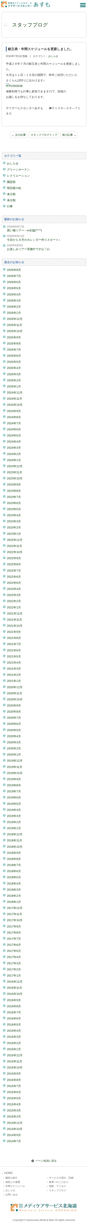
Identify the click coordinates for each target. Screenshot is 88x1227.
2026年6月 (14, 282)
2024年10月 (15, 404)
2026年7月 (14, 276)
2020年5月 (14, 730)
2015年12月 (15, 1055)
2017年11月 (14, 914)
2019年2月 (14, 822)
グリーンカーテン (18, 169)
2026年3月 (14, 300)
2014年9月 (14, 1135)
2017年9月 (14, 926)
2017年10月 (15, 920)
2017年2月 (14, 969)
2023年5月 (14, 509)
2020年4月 (14, 736)
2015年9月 (14, 1073)
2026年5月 (14, 288)
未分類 (11, 194)
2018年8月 (14, 859)
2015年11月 (14, 1061)
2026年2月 (14, 306)
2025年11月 (14, 325)
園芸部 (11, 182)
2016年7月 (14, 1012)
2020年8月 (14, 711)
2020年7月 (14, 717)
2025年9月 (14, 337)
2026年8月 (14, 269)
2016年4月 (14, 1030)
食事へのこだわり (59, 1182)
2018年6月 (14, 871)
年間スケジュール (15, 1186)
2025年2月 (14, 380)
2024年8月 (14, 417)
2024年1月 (14, 460)
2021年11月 (14, 619)
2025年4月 (14, 368)
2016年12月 (15, 981)
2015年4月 (14, 1104)
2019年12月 (15, 760)
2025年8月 (14, 343)
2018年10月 (15, 846)
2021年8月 (14, 638)
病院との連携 (12, 1182)
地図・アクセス (57, 1186)
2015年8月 (14, 1080)
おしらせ (53, 56)
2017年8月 (14, 932)
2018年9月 (14, 852)
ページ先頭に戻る (45, 1160)
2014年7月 (14, 1141)
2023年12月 (15, 466)
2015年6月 (14, 1092)
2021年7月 (14, 644)
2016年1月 (14, 1049)
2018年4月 (14, 883)
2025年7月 (14, 349)
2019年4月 (14, 809)
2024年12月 (15, 392)
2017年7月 (14, 938)
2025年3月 (14, 374)
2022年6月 (14, 576)
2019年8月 (14, 785)
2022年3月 (14, 595)
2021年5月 (14, 656)
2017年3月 (14, 963)
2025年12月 (15, 318)
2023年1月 (14, 533)
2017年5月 (14, 951)
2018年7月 (14, 865)
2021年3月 (14, 668)
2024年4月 (14, 441)
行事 (10, 206)
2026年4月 (14, 294)
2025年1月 (14, 386)
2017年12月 (15, 908)
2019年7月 (14, 791)
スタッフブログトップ (44, 134)
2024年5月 (14, 435)
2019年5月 (14, 803)
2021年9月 (14, 631)
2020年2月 (14, 748)
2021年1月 (14, 680)
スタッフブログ (30, 24)
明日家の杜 (14, 188)
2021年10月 (15, 625)
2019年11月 (14, 767)
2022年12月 (15, 539)
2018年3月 (14, 889)
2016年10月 (15, 993)
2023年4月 (14, 515)
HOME (8, 1173)
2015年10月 (15, 1067)
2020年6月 (14, 723)
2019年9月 (14, 779)
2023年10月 (15, 478)
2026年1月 (14, 312)
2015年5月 (14, 1098)
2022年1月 (14, 607)
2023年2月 (14, 527)
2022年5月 (14, 582)
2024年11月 (14, 398)
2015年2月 (14, 1116)
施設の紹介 (11, 1178)
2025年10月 (15, 331)
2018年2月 (14, 895)
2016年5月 (14, 1024)
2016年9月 (14, 1000)
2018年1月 (14, 901)
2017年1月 (14, 975)
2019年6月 (14, 797)
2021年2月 (14, 674)
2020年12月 (15, 687)
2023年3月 (14, 521)
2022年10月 (15, 552)
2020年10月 (15, 699)
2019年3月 (14, 816)
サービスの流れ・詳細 (61, 1178)
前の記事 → (69, 134)
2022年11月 (14, 546)
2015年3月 (14, 1110)
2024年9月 (14, 411)
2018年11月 (14, 840)
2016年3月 (14, 1036)
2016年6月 (14, 1018)
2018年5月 (14, 877)
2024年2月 (14, 454)
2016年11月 (14, 987)
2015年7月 (14, 1086)
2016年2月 (14, 1043)
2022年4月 (14, 589)
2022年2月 (14, 601)
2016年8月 (14, 1006)
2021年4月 (14, 662)
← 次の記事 (19, 134)
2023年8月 (14, 490)
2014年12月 (15, 1122)
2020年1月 (14, 754)
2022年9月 (14, 558)
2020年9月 (14, 705)
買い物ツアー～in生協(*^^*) (24, 230)
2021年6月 (14, 650)
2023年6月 (14, 503)
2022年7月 (14, 570)
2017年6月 (14, 944)
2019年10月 (15, 773)
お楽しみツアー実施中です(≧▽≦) (28, 249)
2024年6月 (14, 429)
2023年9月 (14, 484)
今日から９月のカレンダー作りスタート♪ (33, 239)
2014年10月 (15, 1129)
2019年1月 (14, 828)
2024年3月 (14, 447)
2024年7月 (14, 423)
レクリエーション (18, 175)
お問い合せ (11, 1194)
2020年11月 (14, 693)
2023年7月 (14, 497)
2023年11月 (14, 472)
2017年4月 (14, 957)
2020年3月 (14, 742)
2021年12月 (15, 613)
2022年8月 (14, 564)
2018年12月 (15, 834)
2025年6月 (14, 355)
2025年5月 (14, 361)
